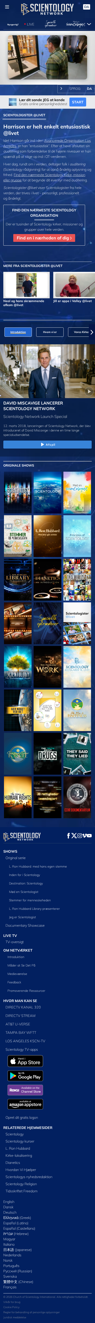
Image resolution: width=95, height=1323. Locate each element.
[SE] (77, 536)
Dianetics (13, 1162)
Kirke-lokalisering (19, 1155)
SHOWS (10, 851)
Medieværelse (17, 974)
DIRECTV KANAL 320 (23, 1007)
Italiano (9, 1244)
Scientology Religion (21, 1184)
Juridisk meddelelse (14, 1317)
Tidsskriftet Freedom (22, 1191)
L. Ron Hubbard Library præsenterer (34, 909)
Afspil (50, 444)
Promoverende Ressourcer (26, 991)
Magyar (9, 1239)
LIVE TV (10, 935)
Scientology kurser (20, 1141)
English (8, 1201)
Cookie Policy (11, 1307)
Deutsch (10, 1212)
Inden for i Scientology (24, 875)
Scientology (15, 1134)
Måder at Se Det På (21, 965)
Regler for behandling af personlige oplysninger (31, 1312)
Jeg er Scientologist (22, 917)
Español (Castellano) (19, 1228)
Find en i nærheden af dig (43, 238)
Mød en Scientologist (23, 892)
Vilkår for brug (11, 1302)
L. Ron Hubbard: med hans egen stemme (38, 866)
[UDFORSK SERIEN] (18, 492)
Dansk (8, 1207)
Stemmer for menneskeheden (30, 900)
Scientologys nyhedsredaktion (29, 1177)
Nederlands (12, 1255)
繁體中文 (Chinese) (18, 1281)
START (78, 102)
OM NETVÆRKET (17, 950)
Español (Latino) (15, 1223)
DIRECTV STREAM (21, 1015)
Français (10, 1287)
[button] (3, 332)
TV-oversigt (15, 942)
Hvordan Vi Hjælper (21, 1169)
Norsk (8, 1260)
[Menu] (7, 7)
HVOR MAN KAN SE (20, 1000)
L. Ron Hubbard (18, 1148)
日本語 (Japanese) (17, 1249)
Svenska (10, 1276)
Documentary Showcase (25, 925)
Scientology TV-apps (22, 1049)
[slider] (47, 75)
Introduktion (16, 957)
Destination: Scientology (26, 883)
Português (11, 1265)
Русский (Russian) (17, 1271)
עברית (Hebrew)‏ (16, 1233)
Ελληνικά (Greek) (17, 1217)
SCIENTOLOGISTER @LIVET (24, 115)
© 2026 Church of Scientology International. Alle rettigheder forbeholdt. (45, 1297)
